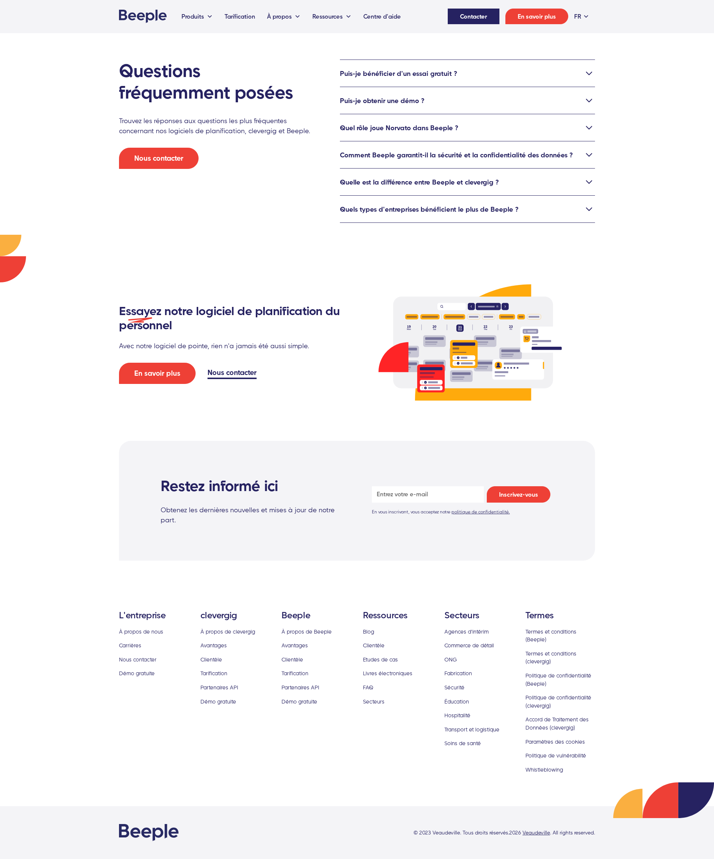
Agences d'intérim (466, 631)
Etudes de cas (380, 659)
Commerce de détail (469, 645)
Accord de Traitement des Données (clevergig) (557, 723)
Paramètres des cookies (555, 741)
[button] (197, 16)
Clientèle (211, 659)
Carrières (130, 645)
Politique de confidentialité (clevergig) (558, 701)
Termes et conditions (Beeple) (550, 635)
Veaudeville (536, 832)
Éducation (456, 701)
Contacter (473, 16)
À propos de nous (141, 631)
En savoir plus (537, 16)
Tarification (240, 16)
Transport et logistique (471, 729)
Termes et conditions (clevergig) (550, 657)
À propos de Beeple (307, 631)
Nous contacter (158, 158)
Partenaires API (219, 687)
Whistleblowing (544, 769)
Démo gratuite (137, 673)
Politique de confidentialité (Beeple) (558, 679)
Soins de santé (462, 743)
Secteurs (374, 701)
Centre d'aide (382, 16)
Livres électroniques (387, 673)
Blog (368, 631)
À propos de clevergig (227, 631)
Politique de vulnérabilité (555, 755)
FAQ (368, 687)
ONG (450, 659)
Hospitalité (457, 715)
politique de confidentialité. (480, 512)
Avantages (213, 645)
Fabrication (458, 673)
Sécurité (454, 687)
